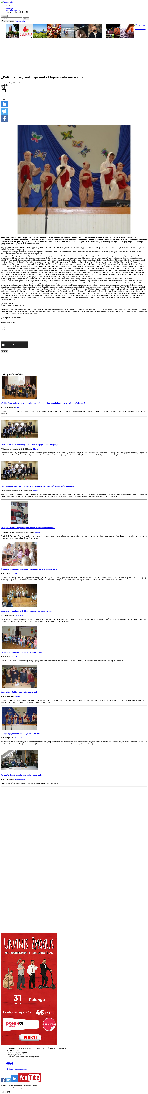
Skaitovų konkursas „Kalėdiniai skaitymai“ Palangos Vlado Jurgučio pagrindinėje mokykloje (37, 486)
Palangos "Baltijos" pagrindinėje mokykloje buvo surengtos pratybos (28, 528)
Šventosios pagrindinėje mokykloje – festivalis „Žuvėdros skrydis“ (26, 611)
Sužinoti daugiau (47, 1088)
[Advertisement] (74, 57)
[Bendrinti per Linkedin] (4, 107)
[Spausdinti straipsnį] (4, 99)
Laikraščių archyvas (13, 10)
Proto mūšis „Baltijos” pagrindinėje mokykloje (19, 692)
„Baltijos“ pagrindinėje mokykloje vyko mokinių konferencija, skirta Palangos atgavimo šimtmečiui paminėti (43, 403)
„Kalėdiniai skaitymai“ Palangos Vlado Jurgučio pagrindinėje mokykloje (29, 445)
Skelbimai (9, 1065)
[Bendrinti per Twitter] (4, 114)
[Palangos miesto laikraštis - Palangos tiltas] (7, 2)
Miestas (17, 407)
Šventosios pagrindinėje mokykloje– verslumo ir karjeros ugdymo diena (29, 569)
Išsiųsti (4, 352)
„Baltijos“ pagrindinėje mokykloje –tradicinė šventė (21, 734)
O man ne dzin (20, 779)
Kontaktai (9, 8)
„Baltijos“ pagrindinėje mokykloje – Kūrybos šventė (21, 652)
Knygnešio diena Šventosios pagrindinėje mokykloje (21, 775)
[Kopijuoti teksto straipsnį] (4, 93)
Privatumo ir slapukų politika (16, 1069)
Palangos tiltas (20, 21)
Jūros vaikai (19, 615)
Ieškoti (26, 18)
